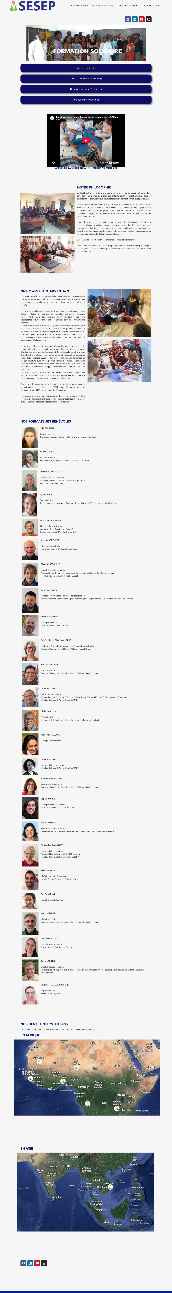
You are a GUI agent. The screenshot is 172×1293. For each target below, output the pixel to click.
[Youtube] (142, 19)
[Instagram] (149, 19)
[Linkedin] (135, 19)
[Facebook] (128, 19)
